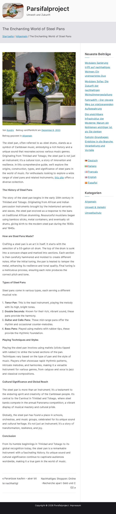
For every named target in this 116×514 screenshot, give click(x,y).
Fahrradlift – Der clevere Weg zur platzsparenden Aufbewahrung (99, 104)
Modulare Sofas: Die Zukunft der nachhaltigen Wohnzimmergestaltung (98, 88)
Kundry (10, 130)
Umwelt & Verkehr (95, 207)
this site (59, 177)
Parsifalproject (48, 8)
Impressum (75, 505)
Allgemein (27, 135)
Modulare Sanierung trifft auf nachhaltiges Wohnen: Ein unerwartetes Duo (97, 69)
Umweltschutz (93, 212)
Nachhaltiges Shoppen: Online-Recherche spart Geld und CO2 (58, 483)
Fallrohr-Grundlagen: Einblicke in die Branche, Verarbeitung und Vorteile (99, 144)
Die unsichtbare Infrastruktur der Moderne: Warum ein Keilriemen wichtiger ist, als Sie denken (99, 123)
